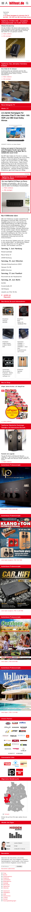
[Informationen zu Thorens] (16, 749)
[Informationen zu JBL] (27, 736)
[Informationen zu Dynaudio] (15, 727)
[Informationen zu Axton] (22, 723)
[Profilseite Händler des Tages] (15, 832)
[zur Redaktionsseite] (3, 845)
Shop (4, 873)
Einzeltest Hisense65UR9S (5, 320)
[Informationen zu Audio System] (15, 723)
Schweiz (6, 814)
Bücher (5, 875)
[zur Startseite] (16, 3)
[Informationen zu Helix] (13, 736)
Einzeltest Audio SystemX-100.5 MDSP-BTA (7, 344)
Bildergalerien (7, 881)
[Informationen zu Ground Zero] (5, 736)
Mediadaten (6, 892)
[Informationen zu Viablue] (23, 750)
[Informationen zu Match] (7, 740)
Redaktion (6, 878)
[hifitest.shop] (19, 775)
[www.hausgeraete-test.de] (15, 767)
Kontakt (5, 899)
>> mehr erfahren (6, 421)
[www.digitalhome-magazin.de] (7, 767)
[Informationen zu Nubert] (7, 745)
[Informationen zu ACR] (8, 723)
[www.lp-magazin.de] (11, 775)
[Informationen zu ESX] (7, 732)
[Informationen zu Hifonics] (21, 736)
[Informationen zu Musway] (23, 740)
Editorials (6, 888)
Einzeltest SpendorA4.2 (20, 371)
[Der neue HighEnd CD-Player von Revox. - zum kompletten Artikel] (15, 202)
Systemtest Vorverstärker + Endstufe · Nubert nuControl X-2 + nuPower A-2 (8, 373)
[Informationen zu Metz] (15, 741)
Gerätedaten (6, 880)
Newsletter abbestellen (8, 868)
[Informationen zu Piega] (15, 744)
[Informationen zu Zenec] (19, 753)
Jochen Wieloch (18, 843)
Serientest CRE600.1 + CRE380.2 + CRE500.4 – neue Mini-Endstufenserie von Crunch (22, 346)
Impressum (6, 891)
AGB (4, 894)
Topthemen (6, 886)
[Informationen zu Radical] (23, 745)
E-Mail (15, 846)
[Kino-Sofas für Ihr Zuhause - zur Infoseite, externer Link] (15, 91)
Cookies (5, 897)
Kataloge (5, 883)
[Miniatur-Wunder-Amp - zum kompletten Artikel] (15, 48)
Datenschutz (6, 896)
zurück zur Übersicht (7, 296)
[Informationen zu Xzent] (11, 753)
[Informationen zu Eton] (14, 731)
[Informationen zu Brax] (7, 728)
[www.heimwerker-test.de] (23, 767)
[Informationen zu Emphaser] (23, 728)
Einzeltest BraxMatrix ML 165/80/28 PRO (21, 321)
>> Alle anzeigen (6, 36)
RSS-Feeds (6, 884)
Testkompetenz (7, 876)
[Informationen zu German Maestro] (22, 731)
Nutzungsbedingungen (9, 901)
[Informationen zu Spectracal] (7, 749)
